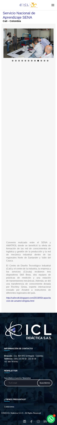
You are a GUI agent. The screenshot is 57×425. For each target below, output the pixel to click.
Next (49, 43)
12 (47, 60)
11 (44, 60)
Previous (7, 43)
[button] (51, 419)
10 (41, 60)
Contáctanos (9, 407)
